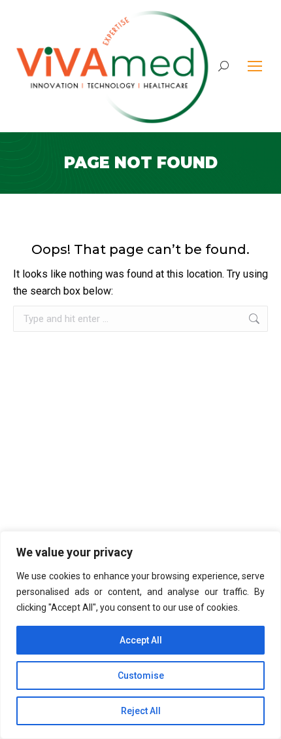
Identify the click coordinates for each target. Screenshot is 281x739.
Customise (141, 675)
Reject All (141, 711)
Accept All (141, 640)
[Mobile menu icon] (255, 66)
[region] (140, 635)
